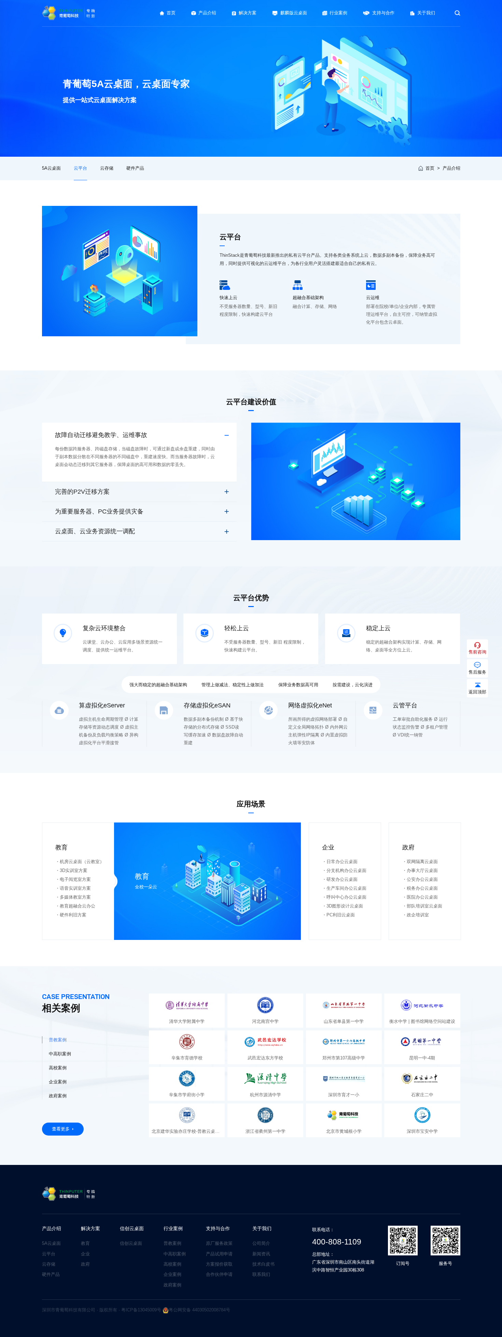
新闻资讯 (261, 1253)
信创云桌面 (132, 1228)
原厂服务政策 (219, 1243)
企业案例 (172, 1274)
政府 (85, 1264)
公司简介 (261, 1243)
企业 (85, 1253)
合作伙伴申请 (219, 1274)
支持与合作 (218, 1228)
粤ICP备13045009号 (141, 1309)
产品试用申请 (219, 1253)
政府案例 (172, 1284)
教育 (85, 1243)
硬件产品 (135, 168)
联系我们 (261, 1274)
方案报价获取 (219, 1264)
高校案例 (172, 1264)
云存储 (106, 168)
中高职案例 (175, 1253)
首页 (430, 168)
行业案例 (173, 1228)
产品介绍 (451, 168)
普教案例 (172, 1243)
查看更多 (61, 1128)
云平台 (80, 168)
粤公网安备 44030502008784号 (199, 1309)
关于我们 (261, 1228)
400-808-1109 (336, 1241)
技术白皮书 (263, 1264)
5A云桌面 (51, 168)
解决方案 (90, 1228)
